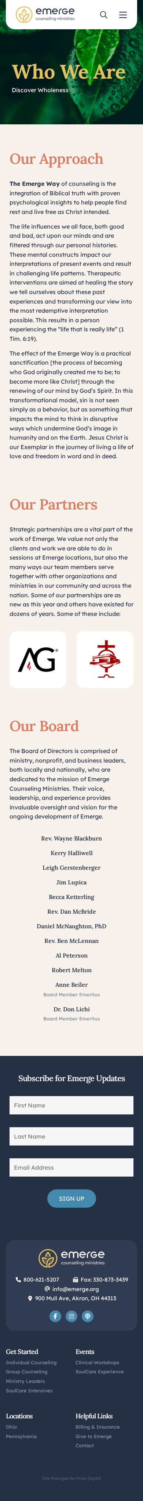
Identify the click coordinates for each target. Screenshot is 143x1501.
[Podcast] (88, 1316)
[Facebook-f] (55, 1316)
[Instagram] (71, 1316)
